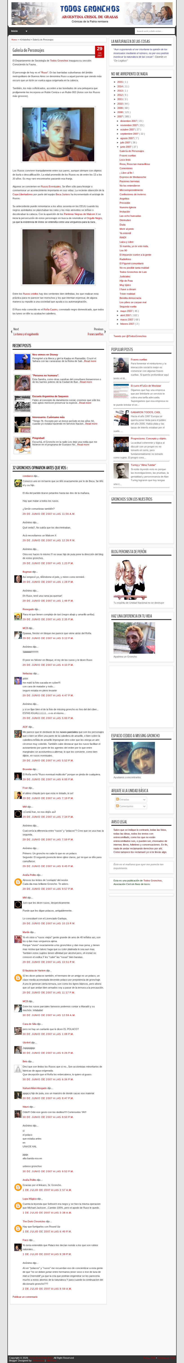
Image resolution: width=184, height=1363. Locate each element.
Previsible (125, 203)
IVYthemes (38, 1360)
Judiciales (125, 276)
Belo (25, 1061)
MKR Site (51, 1360)
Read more (90, 361)
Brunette (28, 769)
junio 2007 (126, 146)
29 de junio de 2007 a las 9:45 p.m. (48, 866)
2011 (120, 99)
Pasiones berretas (130, 181)
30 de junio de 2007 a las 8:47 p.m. (48, 1098)
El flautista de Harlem (34, 970)
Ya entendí (125, 233)
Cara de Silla (30, 1024)
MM (25, 806)
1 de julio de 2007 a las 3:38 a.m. (47, 1212)
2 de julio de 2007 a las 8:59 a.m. (47, 1288)
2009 (120, 108)
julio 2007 (125, 142)
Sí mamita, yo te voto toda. (134, 246)
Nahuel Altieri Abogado (35, 1088)
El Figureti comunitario (132, 263)
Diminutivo (125, 220)
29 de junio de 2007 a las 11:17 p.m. (49, 992)
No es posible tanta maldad (134, 267)
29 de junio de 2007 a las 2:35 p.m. (48, 619)
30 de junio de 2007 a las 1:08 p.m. (48, 1034)
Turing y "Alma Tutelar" (143, 465)
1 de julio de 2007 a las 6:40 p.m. (47, 1231)
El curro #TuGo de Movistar (146, 385)
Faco (26, 1240)
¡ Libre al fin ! (127, 172)
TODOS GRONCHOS (41, 1357)
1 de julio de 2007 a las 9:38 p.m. (47, 1254)
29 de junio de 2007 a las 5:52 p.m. (48, 760)
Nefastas (28, 673)
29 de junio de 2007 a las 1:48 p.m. (48, 600)
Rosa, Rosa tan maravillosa (135, 164)
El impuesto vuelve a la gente (135, 254)
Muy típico (125, 285)
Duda (122, 224)
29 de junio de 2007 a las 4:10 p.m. (48, 665)
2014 (120, 86)
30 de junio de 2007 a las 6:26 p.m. (48, 1053)
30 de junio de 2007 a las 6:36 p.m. (48, 1079)
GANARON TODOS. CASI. (146, 412)
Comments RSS (166, 1357)
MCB (26, 628)
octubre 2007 (127, 129)
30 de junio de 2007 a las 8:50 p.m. (48, 1117)
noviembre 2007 (129, 125)
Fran (25, 788)
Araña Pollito (30, 875)
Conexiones (126, 168)
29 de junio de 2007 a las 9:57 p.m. (48, 888)
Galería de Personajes (28, 50)
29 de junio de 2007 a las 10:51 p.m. (49, 962)
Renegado (29, 609)
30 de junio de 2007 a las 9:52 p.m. (48, 1171)
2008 (120, 112)
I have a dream (128, 289)
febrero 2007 (127, 323)
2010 (120, 103)
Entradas (124, 799)
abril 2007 (125, 315)
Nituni (26, 1106)
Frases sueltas (128, 155)
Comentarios (126, 806)
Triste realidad (127, 293)
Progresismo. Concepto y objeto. (148, 438)
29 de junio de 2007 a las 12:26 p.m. (49, 540)
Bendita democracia (130, 298)
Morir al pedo (127, 229)
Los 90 (123, 250)
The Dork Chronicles (34, 1221)
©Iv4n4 (27, 1042)
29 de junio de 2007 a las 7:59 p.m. (48, 839)
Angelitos (124, 198)
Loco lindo (125, 159)
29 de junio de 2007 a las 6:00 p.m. (48, 779)
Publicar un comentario (25, 1296)
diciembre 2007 (129, 121)
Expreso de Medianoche (133, 177)
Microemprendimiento (131, 190)
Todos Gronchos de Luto (133, 272)
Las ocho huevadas (130, 216)
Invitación (125, 211)
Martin (26, 932)
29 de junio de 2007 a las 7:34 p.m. (48, 816)
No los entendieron (130, 185)
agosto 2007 (127, 138)
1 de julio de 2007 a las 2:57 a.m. (47, 1190)
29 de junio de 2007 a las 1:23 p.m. (48, 563)
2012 (120, 95)
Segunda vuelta (128, 306)
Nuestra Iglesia (128, 207)
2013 (120, 90)
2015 (120, 82)
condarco (28, 476)
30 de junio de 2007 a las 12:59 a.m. (49, 1015)
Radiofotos (125, 259)
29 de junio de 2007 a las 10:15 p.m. (49, 923)
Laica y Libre (127, 242)
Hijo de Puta (126, 280)
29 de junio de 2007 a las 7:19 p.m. (48, 798)
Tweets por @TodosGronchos (130, 336)
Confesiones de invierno (133, 194)
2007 (120, 116)
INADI (123, 237)
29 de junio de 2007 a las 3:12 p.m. (48, 638)
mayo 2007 (126, 311)
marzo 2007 (127, 319)
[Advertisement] (91, 1332)
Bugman (27, 571)
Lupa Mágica (30, 1198)
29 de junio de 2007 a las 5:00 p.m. (48, 718)
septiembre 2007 (129, 133)
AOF (25, 726)
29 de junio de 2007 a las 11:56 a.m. (49, 514)
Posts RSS (149, 1357)
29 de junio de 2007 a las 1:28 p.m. (48, 582)
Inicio (14, 31)
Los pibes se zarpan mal (133, 302)
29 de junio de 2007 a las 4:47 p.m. (48, 695)
